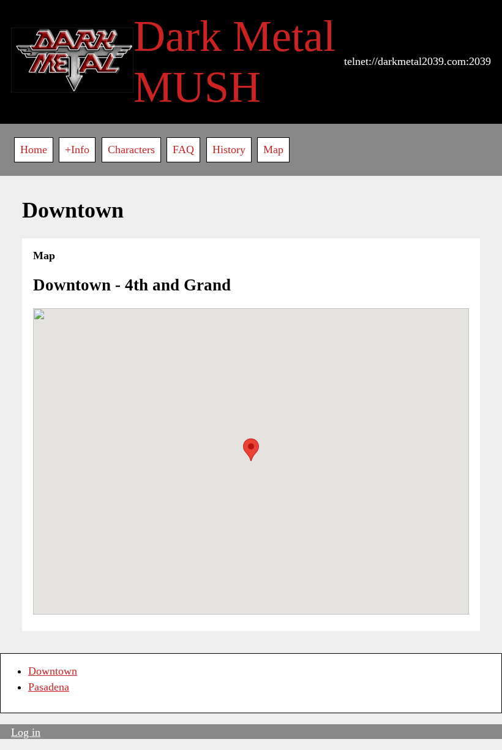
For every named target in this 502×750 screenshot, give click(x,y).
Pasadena (48, 687)
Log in (25, 732)
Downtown (52, 671)
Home (33, 149)
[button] (251, 449)
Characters (131, 149)
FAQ (183, 149)
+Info (77, 149)
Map (273, 149)
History (228, 149)
